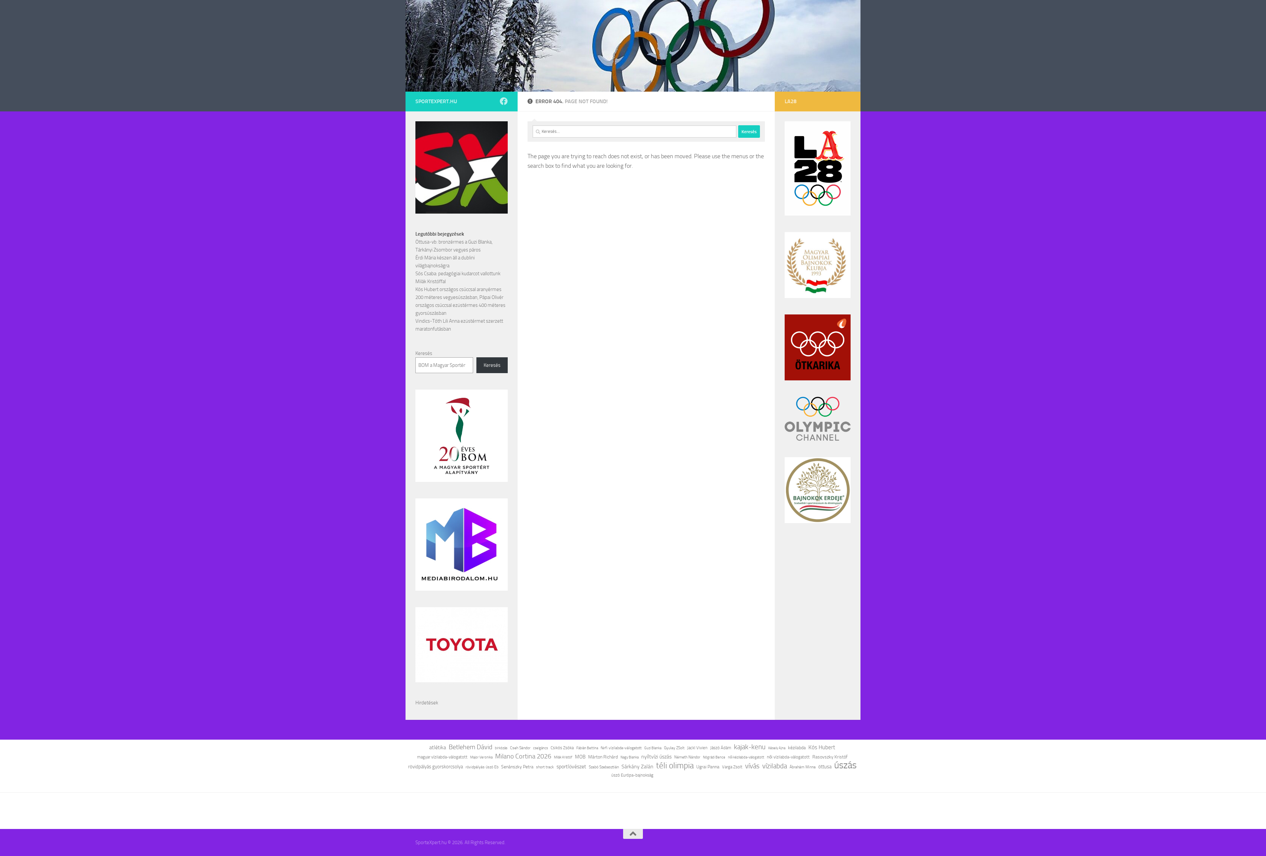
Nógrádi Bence (714, 757)
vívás (752, 766)
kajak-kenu (750, 747)
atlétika (437, 747)
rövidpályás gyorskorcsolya (435, 767)
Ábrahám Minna (803, 767)
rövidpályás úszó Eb (482, 767)
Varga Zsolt (732, 766)
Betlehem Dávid (470, 747)
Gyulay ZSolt (674, 748)
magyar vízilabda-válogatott (442, 756)
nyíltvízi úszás (656, 756)
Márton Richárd (603, 757)
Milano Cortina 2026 (523, 756)
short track (545, 767)
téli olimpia (675, 766)
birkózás (501, 748)
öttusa (824, 767)
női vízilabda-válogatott (788, 756)
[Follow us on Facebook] (504, 101)
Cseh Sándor (520, 748)
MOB (580, 757)
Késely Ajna (776, 748)
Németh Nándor (687, 757)
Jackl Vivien (697, 747)
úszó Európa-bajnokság (632, 775)
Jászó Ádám (720, 747)
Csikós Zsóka (562, 747)
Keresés (423, 353)
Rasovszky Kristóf (830, 757)
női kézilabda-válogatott (746, 757)
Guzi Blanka (652, 748)
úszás (845, 765)
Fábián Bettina (587, 748)
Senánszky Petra (517, 767)
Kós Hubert (821, 747)
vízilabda (774, 766)
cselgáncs (540, 748)
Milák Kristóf (563, 757)
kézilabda (797, 748)
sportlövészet (571, 766)
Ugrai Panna (707, 767)
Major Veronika (481, 757)
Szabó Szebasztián (604, 767)
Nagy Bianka (629, 757)
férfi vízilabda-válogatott (621, 748)
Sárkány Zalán (637, 766)
